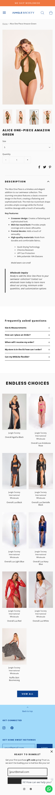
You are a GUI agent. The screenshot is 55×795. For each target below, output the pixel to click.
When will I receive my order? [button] (19, 342)
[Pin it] (49, 167)
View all (27, 693)
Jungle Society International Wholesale (41, 436)
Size (4, 141)
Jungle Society (14, 433)
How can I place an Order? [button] (18, 334)
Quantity (6, 154)
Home (5, 23)
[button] (7, 116)
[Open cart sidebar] (51, 13)
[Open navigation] (4, 13)
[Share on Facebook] (39, 167)
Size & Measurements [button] (15, 327)
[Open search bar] (42, 13)
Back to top (27, 711)
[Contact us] (49, 789)
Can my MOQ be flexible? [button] (17, 356)
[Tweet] (44, 167)
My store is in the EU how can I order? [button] (23, 349)
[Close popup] (51, 751)
